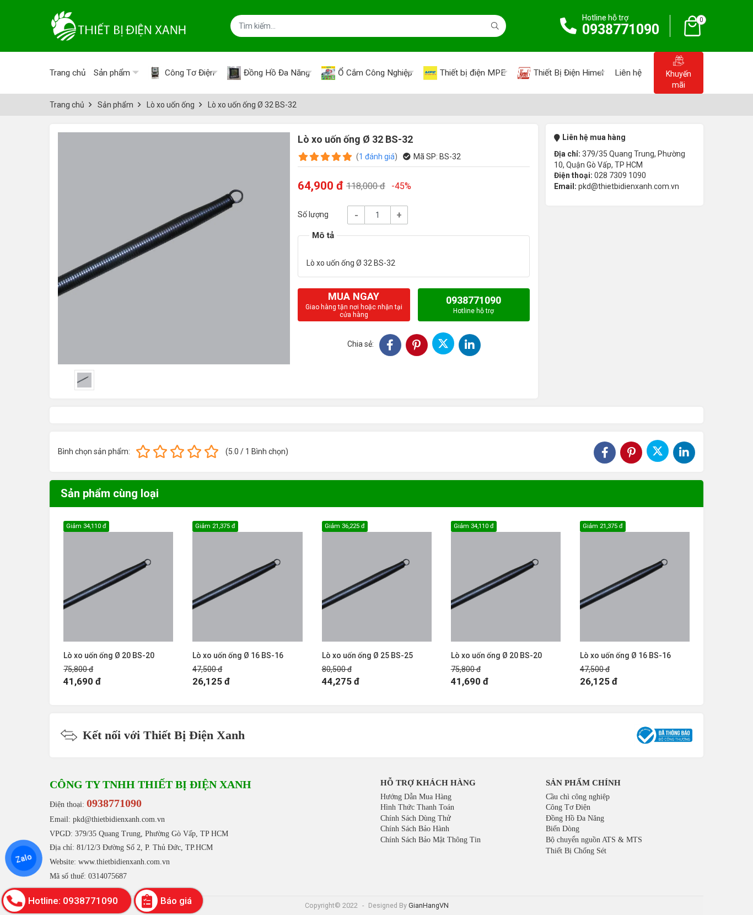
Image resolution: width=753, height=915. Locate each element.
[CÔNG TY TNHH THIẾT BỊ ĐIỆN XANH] (118, 26)
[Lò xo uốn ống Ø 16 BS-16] (247, 581)
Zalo (23, 858)
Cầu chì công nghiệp (578, 797)
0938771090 (620, 29)
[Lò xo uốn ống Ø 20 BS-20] (118, 581)
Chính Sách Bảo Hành (414, 829)
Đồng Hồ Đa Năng (575, 818)
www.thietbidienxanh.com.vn (124, 862)
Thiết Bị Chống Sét (576, 851)
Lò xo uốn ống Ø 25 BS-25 (367, 655)
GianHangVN (428, 905)
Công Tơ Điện (568, 807)
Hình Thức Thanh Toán (417, 807)
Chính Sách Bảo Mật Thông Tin (430, 840)
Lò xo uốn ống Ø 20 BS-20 (108, 655)
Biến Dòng (562, 829)
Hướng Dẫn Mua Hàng (415, 797)
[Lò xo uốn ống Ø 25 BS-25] (377, 581)
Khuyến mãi (678, 79)
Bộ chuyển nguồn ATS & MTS (594, 840)
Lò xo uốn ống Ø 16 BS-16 (237, 655)
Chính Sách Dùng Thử (415, 818)
